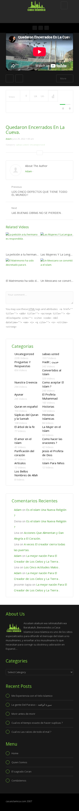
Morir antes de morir (23, 713)
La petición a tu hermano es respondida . (32, 254)
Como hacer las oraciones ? (52, 441)
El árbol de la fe (24, 427)
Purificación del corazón (24, 453)
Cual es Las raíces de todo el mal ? (31, 732)
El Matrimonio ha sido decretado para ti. (32, 281)
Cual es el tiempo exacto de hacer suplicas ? (37, 722)
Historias (48, 406)
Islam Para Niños (53, 463)
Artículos (20, 463)
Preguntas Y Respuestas (22, 364)
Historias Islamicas (48, 417)
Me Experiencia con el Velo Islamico (32, 695)
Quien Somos (19, 762)
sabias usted (50, 354)
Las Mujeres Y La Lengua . (57, 254)
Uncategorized (24, 354)
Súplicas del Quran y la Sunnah (26, 417)
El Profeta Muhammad (50, 396)
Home (15, 753)
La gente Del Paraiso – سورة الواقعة (32, 704)
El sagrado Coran (21, 771)
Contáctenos (19, 780)
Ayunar (18, 394)
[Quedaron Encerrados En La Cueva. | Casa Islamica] (38, 5)
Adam (9, 138)
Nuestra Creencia (25, 382)
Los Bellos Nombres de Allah (26, 473)
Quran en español (26, 406)
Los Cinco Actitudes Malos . (42, 567)
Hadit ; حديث (50, 362)
